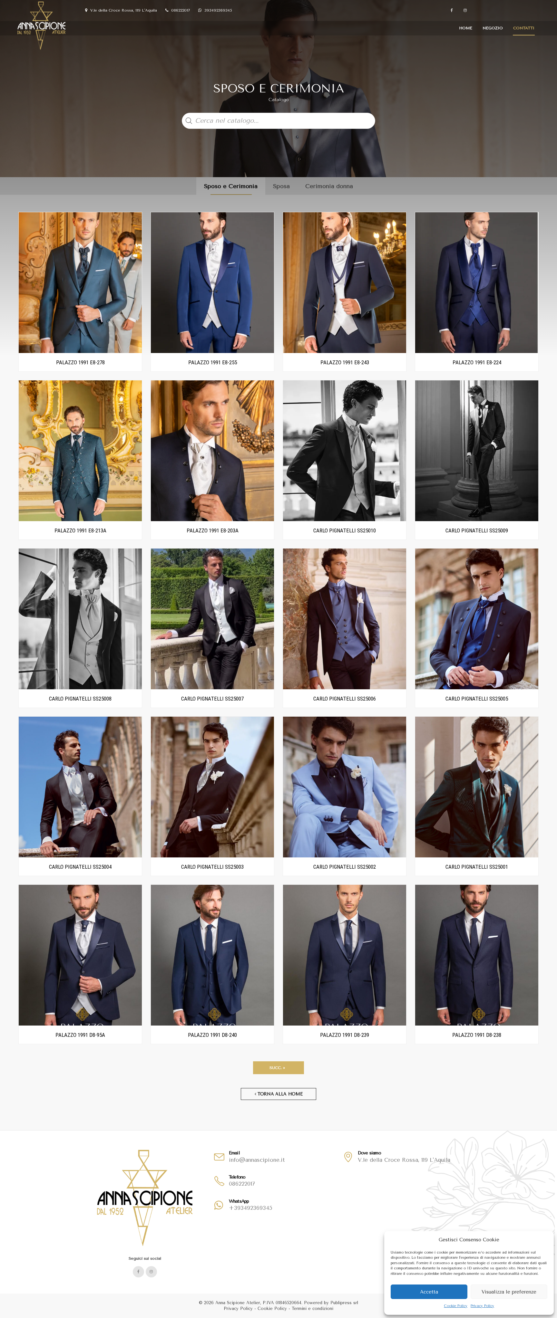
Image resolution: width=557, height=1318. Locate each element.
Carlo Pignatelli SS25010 (344, 530)
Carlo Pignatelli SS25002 (344, 867)
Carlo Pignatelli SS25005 (476, 698)
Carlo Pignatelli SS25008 (80, 698)
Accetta (429, 1292)
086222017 (180, 10)
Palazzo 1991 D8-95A (80, 1035)
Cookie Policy (455, 1306)
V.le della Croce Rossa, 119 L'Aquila (123, 10)
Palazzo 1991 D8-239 (344, 1035)
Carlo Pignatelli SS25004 (80, 867)
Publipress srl (344, 1302)
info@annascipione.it (257, 1160)
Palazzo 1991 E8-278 (80, 362)
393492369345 (217, 10)
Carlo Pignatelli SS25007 (212, 698)
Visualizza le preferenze (509, 1292)
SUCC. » (278, 1067)
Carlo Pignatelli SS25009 (476, 530)
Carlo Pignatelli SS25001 (476, 867)
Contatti (523, 28)
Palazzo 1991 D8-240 (212, 1035)
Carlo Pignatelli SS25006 (344, 698)
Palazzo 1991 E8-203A (213, 530)
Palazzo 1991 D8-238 (476, 1035)
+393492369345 (250, 1208)
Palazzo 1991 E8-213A (80, 530)
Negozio (493, 28)
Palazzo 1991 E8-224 (477, 362)
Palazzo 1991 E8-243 (344, 362)
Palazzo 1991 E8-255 (212, 362)
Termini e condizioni (312, 1308)
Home (465, 28)
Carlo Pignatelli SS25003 (212, 867)
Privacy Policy (482, 1306)
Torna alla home (279, 1094)
